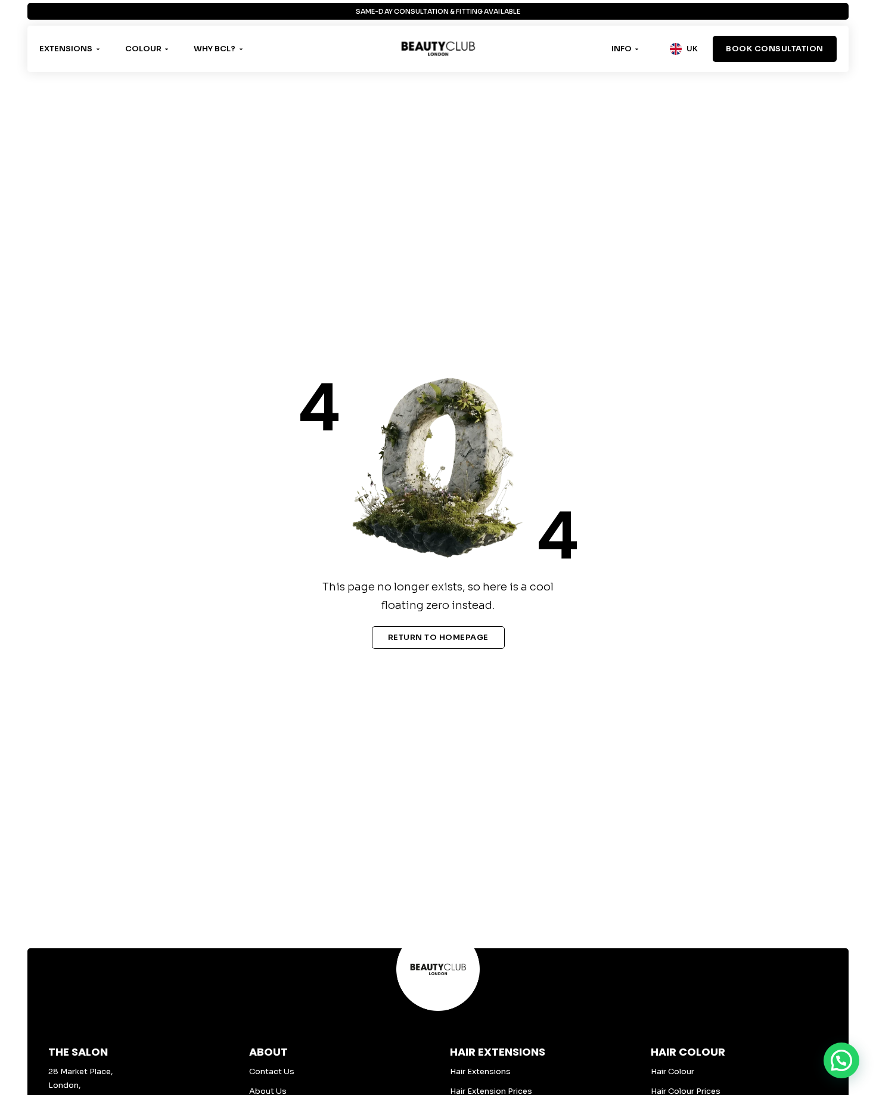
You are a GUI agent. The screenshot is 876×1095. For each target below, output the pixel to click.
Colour (143, 49)
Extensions (65, 49)
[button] (841, 1060)
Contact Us (271, 1071)
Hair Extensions (480, 1071)
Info (621, 49)
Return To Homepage (438, 637)
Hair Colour (672, 1071)
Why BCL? (214, 49)
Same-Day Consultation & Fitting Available (438, 11)
